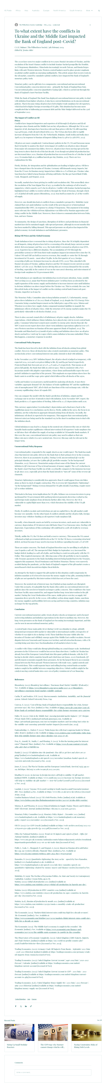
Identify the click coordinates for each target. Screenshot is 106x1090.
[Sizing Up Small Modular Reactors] (19, 1032)
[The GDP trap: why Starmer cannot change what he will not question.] (53, 1032)
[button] (99, 10)
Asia (26, 10)
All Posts (7, 10)
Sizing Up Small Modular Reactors (17, 1045)
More (88, 10)
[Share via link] (31, 1006)
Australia (35, 10)
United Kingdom (20, 999)
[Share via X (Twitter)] (21, 1006)
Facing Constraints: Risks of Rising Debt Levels (85, 1045)
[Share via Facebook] (16, 1006)
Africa (18, 10)
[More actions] (90, 25)
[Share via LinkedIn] (26, 1006)
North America (59, 10)
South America (76, 10)
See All (99, 1020)
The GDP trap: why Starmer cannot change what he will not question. (52, 1045)
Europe (46, 10)
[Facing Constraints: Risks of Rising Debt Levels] (87, 1032)
